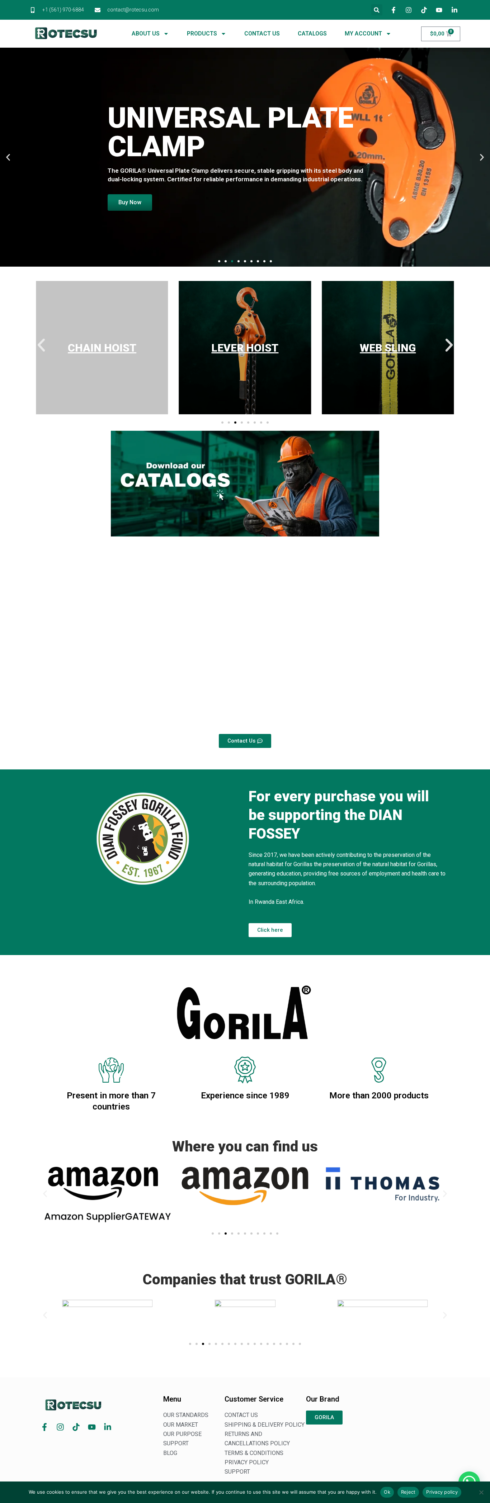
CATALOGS (312, 33)
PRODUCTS (202, 33)
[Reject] (481, 1492)
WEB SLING (388, 348)
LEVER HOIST (244, 348)
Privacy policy (442, 1492)
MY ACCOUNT (363, 33)
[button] (376, 9)
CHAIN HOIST (102, 348)
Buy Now (129, 202)
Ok (387, 1492)
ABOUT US (146, 33)
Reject (408, 1492)
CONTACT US (262, 33)
